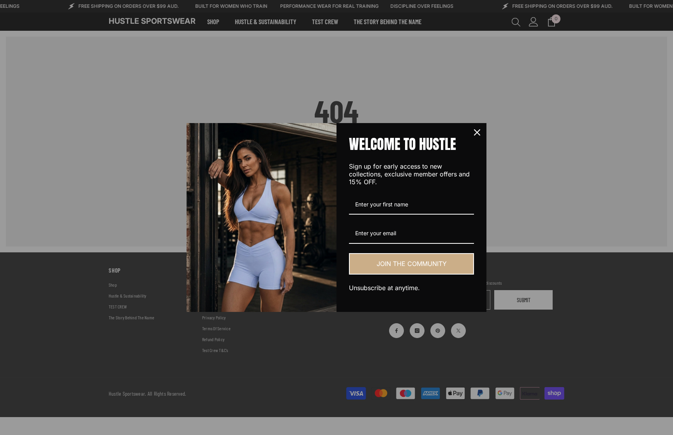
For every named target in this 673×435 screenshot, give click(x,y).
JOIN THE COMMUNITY (412, 264)
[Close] (477, 132)
